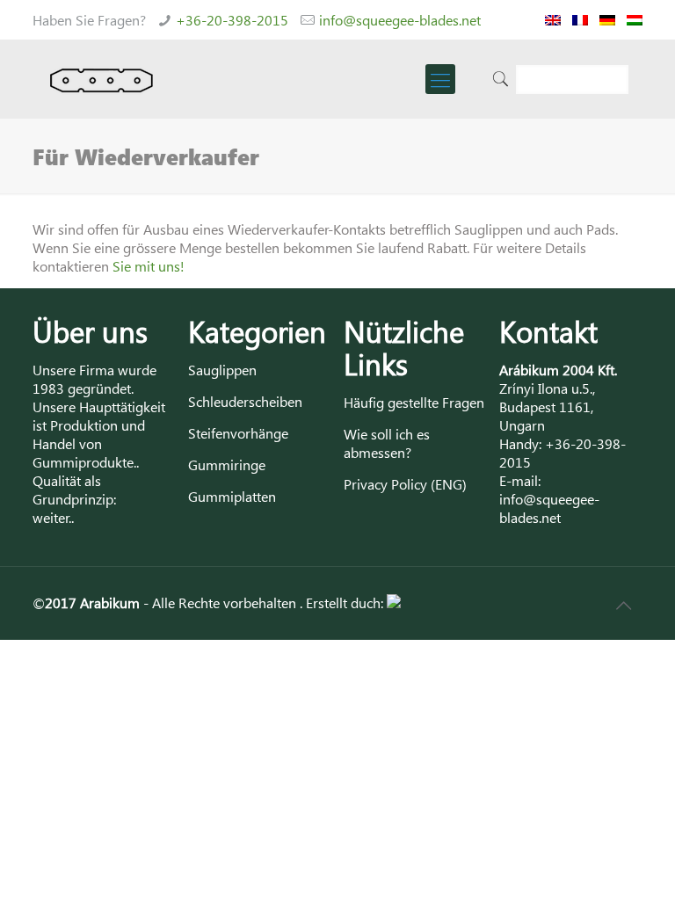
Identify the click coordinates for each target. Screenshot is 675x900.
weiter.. (53, 517)
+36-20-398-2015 (232, 20)
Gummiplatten (232, 496)
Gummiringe (226, 464)
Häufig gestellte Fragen (414, 402)
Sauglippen (222, 369)
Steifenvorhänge (238, 433)
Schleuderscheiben (245, 401)
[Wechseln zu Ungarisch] (634, 20)
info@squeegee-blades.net (400, 20)
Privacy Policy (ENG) (405, 484)
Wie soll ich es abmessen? (387, 443)
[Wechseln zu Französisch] (580, 20)
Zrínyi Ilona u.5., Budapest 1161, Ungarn (547, 406)
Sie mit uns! (148, 266)
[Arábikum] (101, 79)
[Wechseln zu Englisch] (553, 20)
